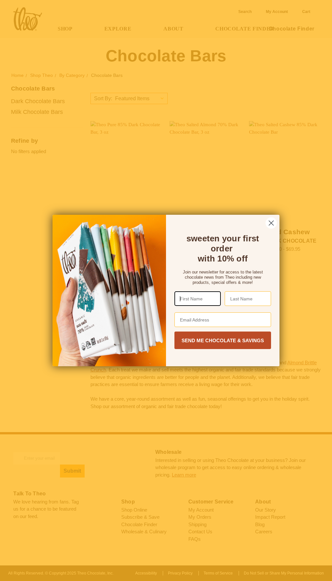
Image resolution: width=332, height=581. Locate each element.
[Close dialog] (271, 223)
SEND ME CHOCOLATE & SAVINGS (223, 340)
